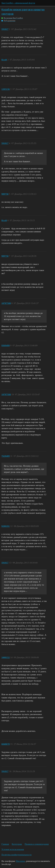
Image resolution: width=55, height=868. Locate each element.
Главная (5, 844)
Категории (17, 844)
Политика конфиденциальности (16, 854)
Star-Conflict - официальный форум (18, 3)
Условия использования (12, 849)
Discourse (20, 861)
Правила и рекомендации (37, 844)
